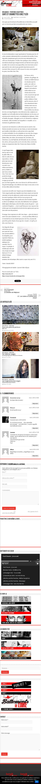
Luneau (12, 432)
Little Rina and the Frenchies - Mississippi (14, 581)
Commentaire (6, 490)
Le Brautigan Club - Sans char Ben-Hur (13, 583)
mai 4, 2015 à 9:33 (34, 449)
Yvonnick (13, 417)
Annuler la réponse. (19, 464)
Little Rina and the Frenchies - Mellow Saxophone (16, 578)
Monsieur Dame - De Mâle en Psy (12, 570)
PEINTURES (16, 17)
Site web (4, 484)
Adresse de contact (8, 478)
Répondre (35, 403)
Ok (36, 781)
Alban (12, 449)
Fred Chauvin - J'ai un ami (10, 567)
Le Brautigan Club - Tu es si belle (12, 573)
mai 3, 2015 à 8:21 (34, 417)
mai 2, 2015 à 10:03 (34, 397)
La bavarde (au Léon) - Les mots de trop (14, 575)
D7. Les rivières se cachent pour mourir (27, 296)
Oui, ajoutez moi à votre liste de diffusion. (20, 512)
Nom (4, 472)
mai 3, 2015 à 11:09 (34, 432)
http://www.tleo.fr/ (7, 274)
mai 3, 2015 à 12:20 (34, 407)
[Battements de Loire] (20, 3)
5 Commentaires (8, 18)
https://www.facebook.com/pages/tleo (13, 276)
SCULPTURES (22, 17)
